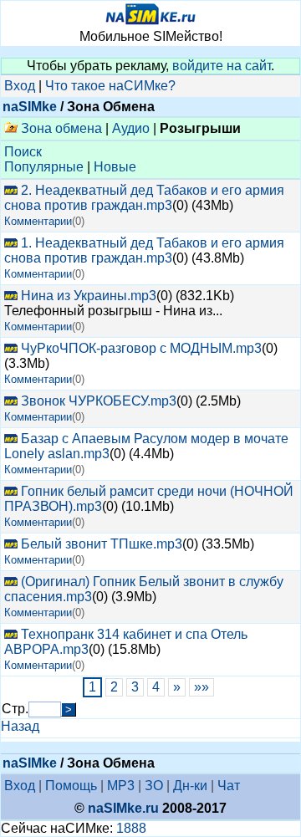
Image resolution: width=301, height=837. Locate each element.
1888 (131, 828)
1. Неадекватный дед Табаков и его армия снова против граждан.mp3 (144, 250)
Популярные (44, 167)
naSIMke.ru (123, 808)
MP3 (121, 785)
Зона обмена (60, 128)
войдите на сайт (221, 66)
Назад (20, 726)
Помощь (71, 785)
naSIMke (30, 107)
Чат (228, 785)
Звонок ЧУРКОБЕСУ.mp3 (98, 401)
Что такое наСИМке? (110, 86)
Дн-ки (190, 785)
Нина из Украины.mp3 (88, 295)
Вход (19, 86)
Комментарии (38, 221)
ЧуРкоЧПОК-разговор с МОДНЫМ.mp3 (141, 348)
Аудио (131, 128)
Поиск (23, 152)
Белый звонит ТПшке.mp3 (101, 544)
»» (201, 687)
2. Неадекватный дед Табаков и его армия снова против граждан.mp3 (144, 197)
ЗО (154, 785)
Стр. (15, 709)
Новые (115, 167)
